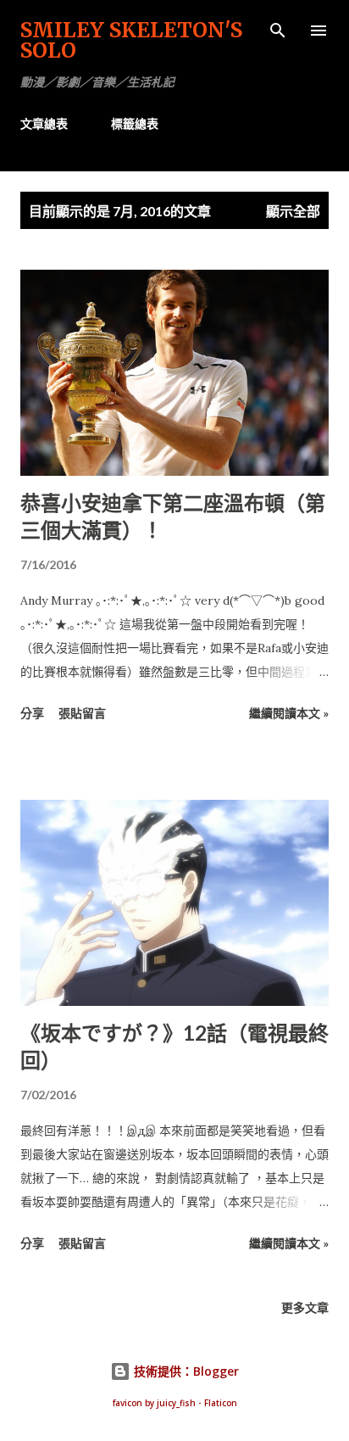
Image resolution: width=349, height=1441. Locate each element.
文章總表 (44, 123)
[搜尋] (278, 30)
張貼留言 (82, 713)
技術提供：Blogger (184, 1371)
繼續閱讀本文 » (289, 713)
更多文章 (305, 1307)
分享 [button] (32, 713)
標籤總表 (134, 123)
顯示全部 (293, 211)
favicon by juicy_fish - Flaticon (175, 1403)
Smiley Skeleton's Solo (131, 40)
